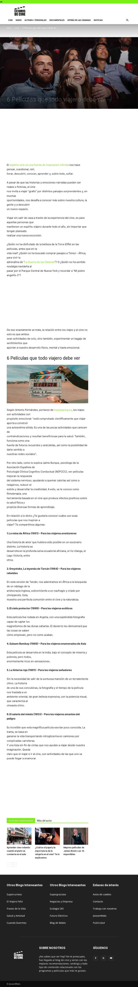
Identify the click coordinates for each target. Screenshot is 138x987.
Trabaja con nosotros (105, 908)
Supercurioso (14, 894)
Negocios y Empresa (61, 901)
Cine (10, 20)
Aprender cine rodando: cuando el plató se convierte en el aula (18, 851)
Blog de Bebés (58, 922)
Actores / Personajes (35, 20)
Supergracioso (58, 894)
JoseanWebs (100, 915)
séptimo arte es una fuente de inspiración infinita (39, 164)
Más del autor (44, 820)
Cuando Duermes (16, 922)
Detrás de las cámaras (79, 20)
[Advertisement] (91, 11)
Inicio (9, 27)
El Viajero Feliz (15, 901)
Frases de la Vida (16, 908)
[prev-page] (9, 864)
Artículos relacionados (21, 820)
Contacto (98, 901)
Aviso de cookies (102, 894)
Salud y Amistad (16, 915)
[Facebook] (95, 958)
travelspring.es (63, 409)
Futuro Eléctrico (58, 915)
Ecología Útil (57, 908)
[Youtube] (111, 958)
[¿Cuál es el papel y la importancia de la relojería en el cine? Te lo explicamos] (47, 836)
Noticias (98, 20)
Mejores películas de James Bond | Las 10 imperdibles (73, 851)
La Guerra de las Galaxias (40, 262)
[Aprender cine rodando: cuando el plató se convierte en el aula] (19, 836)
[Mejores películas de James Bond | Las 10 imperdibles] (75, 836)
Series (19, 20)
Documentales (56, 20)
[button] (127, 20)
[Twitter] (103, 958)
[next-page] (14, 864)
